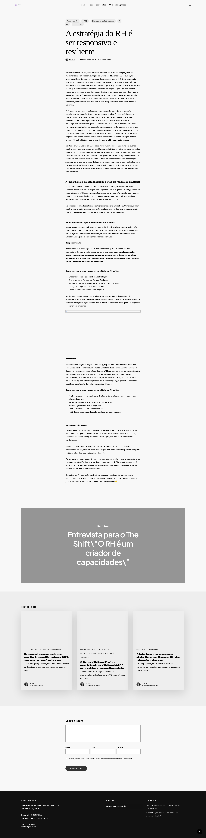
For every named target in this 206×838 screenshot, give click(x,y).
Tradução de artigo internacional (47, 649)
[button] (190, 5)
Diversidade (92, 649)
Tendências (77, 24)
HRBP (85, 21)
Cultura (83, 649)
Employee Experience (107, 649)
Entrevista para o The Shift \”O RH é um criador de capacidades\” (103, 545)
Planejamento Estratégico (103, 21)
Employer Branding (88, 653)
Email (94, 747)
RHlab (72, 60)
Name (68, 747)
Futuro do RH (72, 21)
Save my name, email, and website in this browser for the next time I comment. (100, 759)
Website (120, 747)
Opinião (112, 653)
